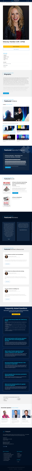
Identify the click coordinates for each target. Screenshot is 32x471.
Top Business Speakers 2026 (7, 453)
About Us (18, 453)
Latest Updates (19, 455)
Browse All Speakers (6, 460)
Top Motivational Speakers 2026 (8, 455)
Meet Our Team (19, 454)
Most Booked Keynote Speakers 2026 (8, 454)
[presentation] (31, 231)
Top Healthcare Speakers (7, 459)
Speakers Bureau (3, 2)
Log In (18, 461)
